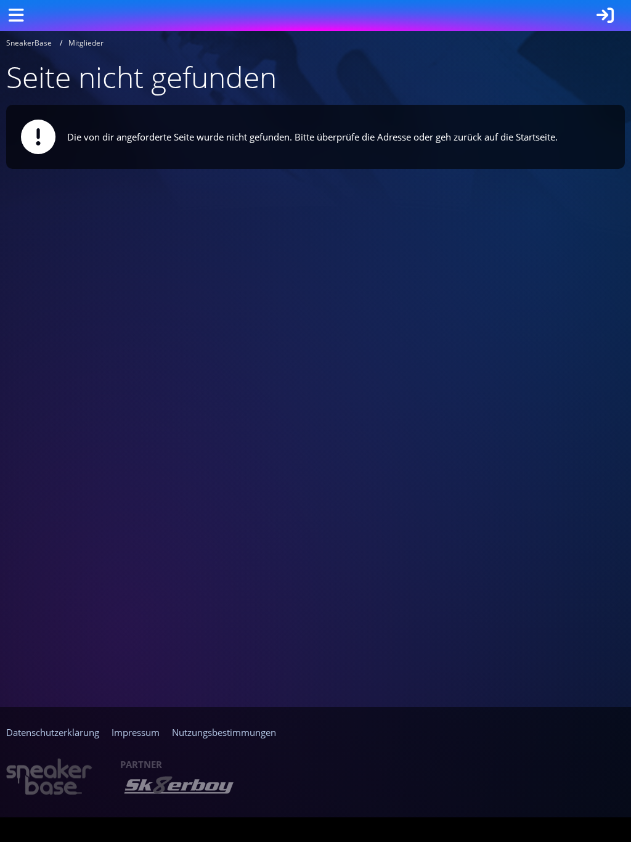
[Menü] (16, 15)
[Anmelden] (605, 15)
